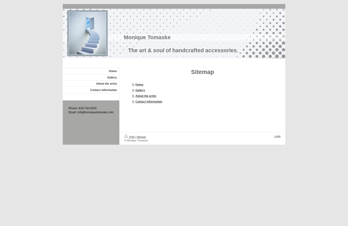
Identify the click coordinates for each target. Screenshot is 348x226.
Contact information (148, 101)
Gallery (140, 90)
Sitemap (141, 136)
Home (139, 84)
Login (277, 136)
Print (132, 136)
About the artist (145, 96)
